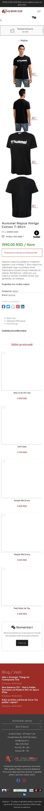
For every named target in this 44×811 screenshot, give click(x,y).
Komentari (24, 627)
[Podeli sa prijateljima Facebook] (3, 306)
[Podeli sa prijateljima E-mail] (13, 306)
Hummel (11, 295)
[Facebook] (18, 780)
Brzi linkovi (22, 726)
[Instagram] (24, 780)
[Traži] (1, 20)
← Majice (23, 40)
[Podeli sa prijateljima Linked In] (22, 306)
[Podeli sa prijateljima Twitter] (8, 306)
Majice (15, 291)
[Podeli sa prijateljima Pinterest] (18, 306)
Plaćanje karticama (25, 29)
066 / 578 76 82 (22, 744)
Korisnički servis (22, 720)
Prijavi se (22, 643)
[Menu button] (39, 11)
